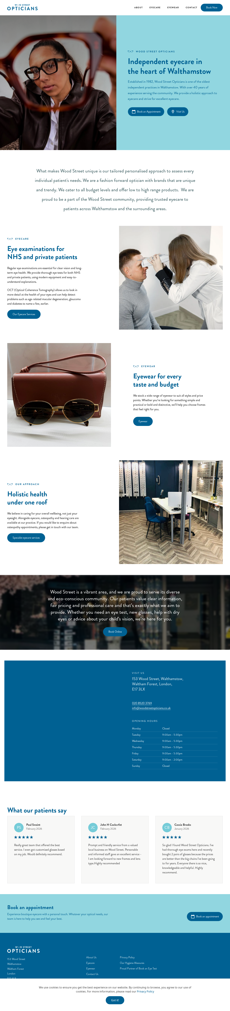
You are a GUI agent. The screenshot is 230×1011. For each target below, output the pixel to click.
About (138, 7)
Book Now (211, 7)
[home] (22, 7)
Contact (191, 7)
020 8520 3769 (142, 703)
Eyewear (173, 7)
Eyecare (155, 7)
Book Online (115, 632)
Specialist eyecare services (26, 538)
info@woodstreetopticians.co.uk (151, 708)
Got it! (115, 1000)
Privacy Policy (145, 991)
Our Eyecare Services (24, 314)
